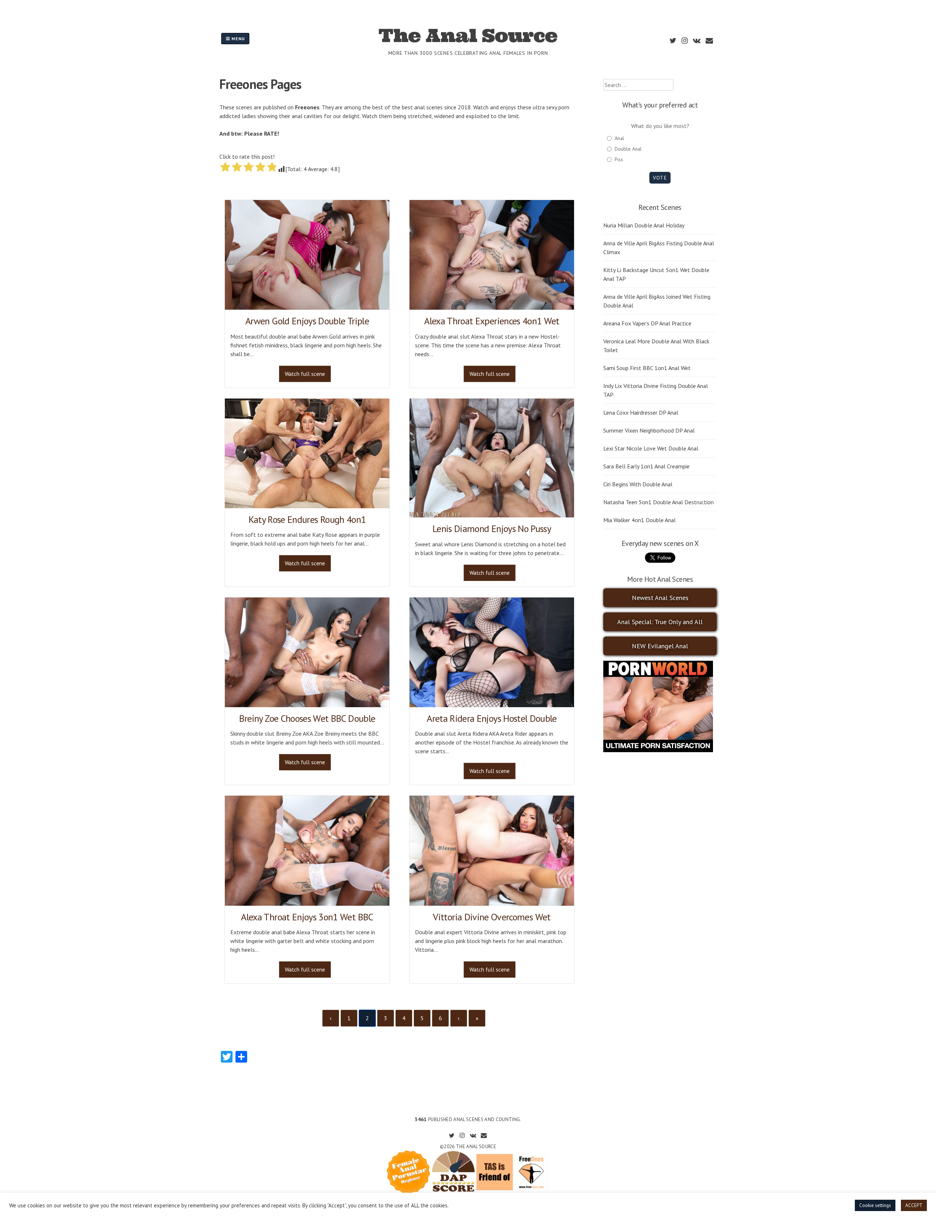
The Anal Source (467, 35)
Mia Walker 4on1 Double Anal (639, 520)
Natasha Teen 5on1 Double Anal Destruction (658, 502)
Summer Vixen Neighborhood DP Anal (649, 430)
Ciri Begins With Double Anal (637, 484)
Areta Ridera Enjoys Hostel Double (492, 718)
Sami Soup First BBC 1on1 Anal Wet (647, 368)
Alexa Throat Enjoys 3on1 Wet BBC (307, 917)
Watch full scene (305, 373)
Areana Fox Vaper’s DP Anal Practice (647, 323)
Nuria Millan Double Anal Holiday (643, 225)
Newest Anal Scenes (660, 597)
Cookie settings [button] (875, 1205)
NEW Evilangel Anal (660, 646)
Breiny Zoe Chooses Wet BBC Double (307, 718)
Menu (237, 38)
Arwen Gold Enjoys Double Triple (307, 321)
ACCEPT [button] (913, 1205)
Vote (660, 177)
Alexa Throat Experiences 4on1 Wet (491, 321)
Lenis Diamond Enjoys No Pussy (492, 529)
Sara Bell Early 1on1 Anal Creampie (646, 466)
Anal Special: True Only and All (660, 622)
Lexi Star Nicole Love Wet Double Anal (650, 448)
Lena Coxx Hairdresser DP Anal (640, 412)
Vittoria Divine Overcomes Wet (491, 917)
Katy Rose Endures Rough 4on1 (307, 519)
